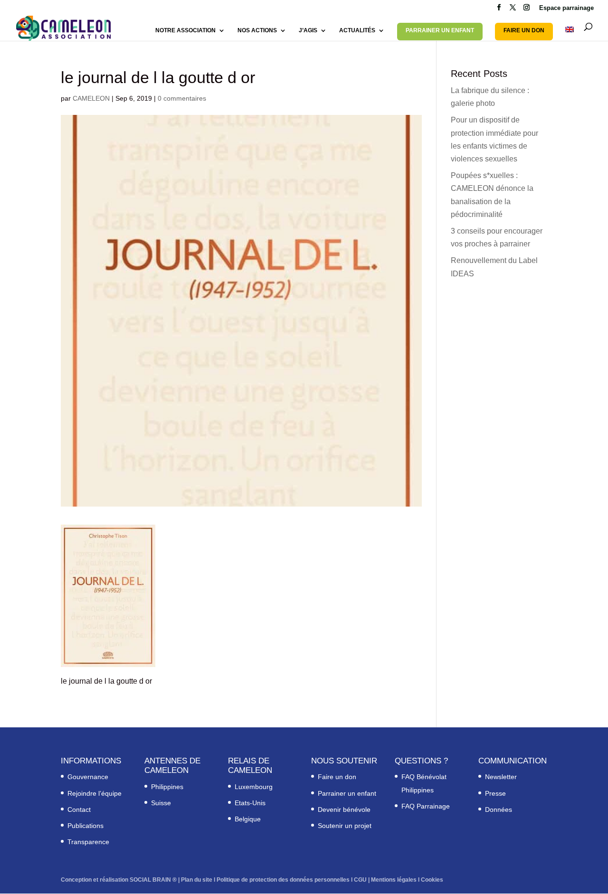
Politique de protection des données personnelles (283, 879)
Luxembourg (254, 786)
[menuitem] (569, 34)
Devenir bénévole (344, 809)
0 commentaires (182, 98)
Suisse (161, 803)
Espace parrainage (566, 8)
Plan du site (196, 879)
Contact (79, 809)
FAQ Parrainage (425, 806)
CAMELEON (91, 98)
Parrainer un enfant (347, 793)
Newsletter (501, 777)
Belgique (248, 819)
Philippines (167, 786)
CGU (360, 879)
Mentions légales (394, 879)
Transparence (88, 842)
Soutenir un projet (344, 825)
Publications (85, 825)
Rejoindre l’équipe (94, 793)
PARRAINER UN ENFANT (440, 30)
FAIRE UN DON (524, 30)
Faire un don (337, 777)
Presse (495, 793)
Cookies (432, 879)
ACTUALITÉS (357, 30)
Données (498, 809)
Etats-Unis (250, 803)
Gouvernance (87, 777)
